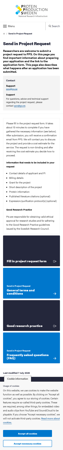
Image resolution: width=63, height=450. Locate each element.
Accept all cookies (27, 433)
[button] (22, 26)
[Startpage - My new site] (31, 11)
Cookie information (17, 378)
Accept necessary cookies (27, 443)
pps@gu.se (11, 89)
